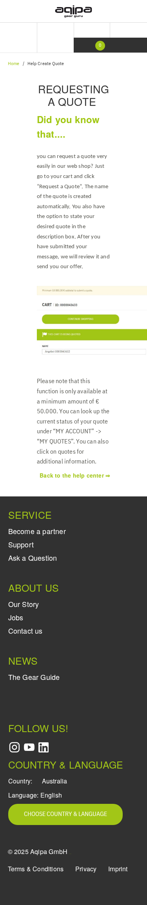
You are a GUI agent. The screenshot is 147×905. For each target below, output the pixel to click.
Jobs (16, 617)
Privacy (85, 868)
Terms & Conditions (36, 868)
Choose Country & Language (65, 814)
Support (21, 544)
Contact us (25, 630)
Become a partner (37, 531)
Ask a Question (32, 557)
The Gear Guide (34, 677)
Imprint (117, 868)
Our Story (23, 604)
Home (13, 64)
